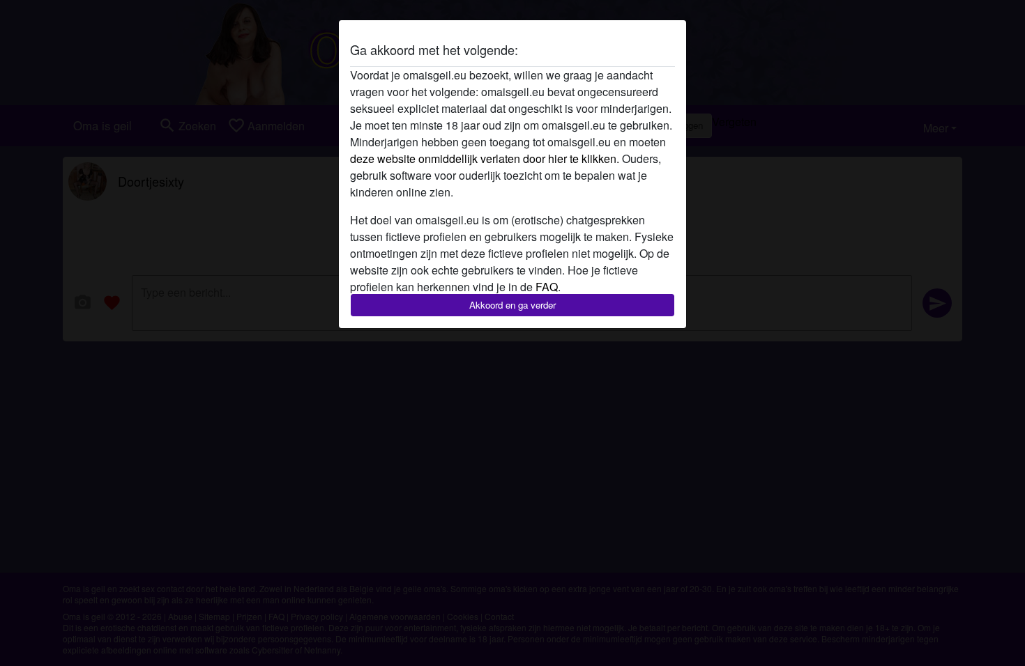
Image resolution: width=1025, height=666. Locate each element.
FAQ (547, 287)
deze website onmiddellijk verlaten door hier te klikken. (484, 158)
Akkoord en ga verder (512, 304)
